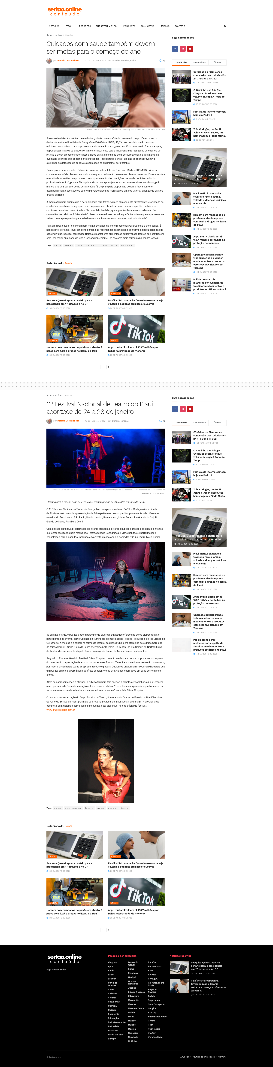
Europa (112, 1038)
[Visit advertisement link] (105, 254)
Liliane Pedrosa (136, 992)
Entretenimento (106, 26)
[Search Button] (225, 26)
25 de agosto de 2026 (120, 355)
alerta (57, 245)
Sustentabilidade (157, 1016)
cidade (58, 808)
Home (49, 35)
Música (132, 1029)
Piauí (150, 970)
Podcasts (129, 26)
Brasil (52, 293)
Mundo (132, 1020)
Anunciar (184, 1057)
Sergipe (152, 1008)
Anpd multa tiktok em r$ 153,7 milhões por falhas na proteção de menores (209, 240)
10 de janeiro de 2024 (95, 60)
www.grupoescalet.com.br (60, 709)
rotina (104, 245)
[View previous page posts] (102, 367)
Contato (180, 26)
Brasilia (112, 978)
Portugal (153, 978)
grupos (101, 808)
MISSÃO (165, 26)
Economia (113, 1014)
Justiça (53, 340)
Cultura (68, 395)
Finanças (133, 973)
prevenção (91, 245)
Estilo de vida (115, 1034)
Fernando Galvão (133, 963)
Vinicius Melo (155, 1037)
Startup (152, 1012)
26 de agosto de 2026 (59, 308)
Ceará (111, 989)
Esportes (85, 26)
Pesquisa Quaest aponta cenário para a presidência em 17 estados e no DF (206, 966)
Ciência (112, 997)
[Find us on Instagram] (183, 49)
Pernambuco (155, 966)
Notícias (54, 26)
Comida (112, 1006)
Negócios (133, 1033)
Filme (131, 969)
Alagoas (115, 293)
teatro (124, 808)
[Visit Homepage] (64, 11)
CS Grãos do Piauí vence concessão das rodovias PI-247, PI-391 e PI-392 (209, 75)
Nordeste (133, 1037)
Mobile (131, 1012)
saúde (114, 245)
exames (68, 245)
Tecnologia (154, 1029)
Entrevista (113, 1026)
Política (152, 974)
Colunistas (147, 26)
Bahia (111, 970)
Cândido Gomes (112, 984)
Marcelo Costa (136, 1008)
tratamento (127, 245)
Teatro (151, 1020)
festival (89, 808)
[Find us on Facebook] (175, 49)
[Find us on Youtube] (190, 49)
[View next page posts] (108, 367)
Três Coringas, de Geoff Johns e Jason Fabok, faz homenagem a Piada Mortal (209, 132)
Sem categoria (156, 1004)
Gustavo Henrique (133, 982)
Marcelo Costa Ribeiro (68, 60)
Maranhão (133, 1000)
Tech (69, 26)
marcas (132, 1004)
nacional (112, 808)
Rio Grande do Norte (156, 984)
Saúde (133, 60)
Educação (113, 1018)
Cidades (69, 35)
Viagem (152, 1033)
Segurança (154, 1000)
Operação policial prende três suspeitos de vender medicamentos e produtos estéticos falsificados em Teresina (208, 261)
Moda (131, 1016)
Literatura (133, 996)
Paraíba (152, 962)
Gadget (132, 977)
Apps (110, 966)
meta (79, 245)
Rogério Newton (152, 990)
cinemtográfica (73, 808)
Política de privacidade (203, 1057)
